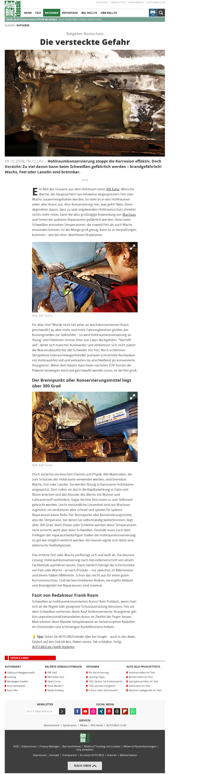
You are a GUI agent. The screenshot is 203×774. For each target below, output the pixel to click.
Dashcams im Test (139, 685)
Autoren (112, 755)
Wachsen (129, 214)
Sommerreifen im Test (142, 672)
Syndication (70, 725)
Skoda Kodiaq (55, 690)
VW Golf (52, 672)
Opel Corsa (53, 681)
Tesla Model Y (55, 685)
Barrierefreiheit (71, 746)
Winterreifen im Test (141, 677)
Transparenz (69, 755)
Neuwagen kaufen (17, 681)
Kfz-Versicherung (98, 672)
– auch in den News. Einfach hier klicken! (54, 19)
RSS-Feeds (97, 725)
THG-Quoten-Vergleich (101, 685)
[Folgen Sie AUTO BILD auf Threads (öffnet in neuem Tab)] (117, 711)
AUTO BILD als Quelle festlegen (53, 647)
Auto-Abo (12, 690)
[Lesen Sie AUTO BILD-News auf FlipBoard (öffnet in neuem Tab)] (125, 711)
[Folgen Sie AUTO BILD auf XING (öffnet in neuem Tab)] (101, 711)
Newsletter (118, 2)
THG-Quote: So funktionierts (105, 681)
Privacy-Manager (49, 746)
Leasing (11, 677)
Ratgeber (22, 25)
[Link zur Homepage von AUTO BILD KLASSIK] (13, 9)
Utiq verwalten (85, 749)
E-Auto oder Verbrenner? (103, 690)
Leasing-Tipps (96, 677)
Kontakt (54, 755)
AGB (15, 746)
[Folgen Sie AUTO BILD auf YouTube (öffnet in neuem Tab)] (85, 711)
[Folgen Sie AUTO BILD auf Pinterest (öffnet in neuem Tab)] (109, 711)
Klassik (9, 25)
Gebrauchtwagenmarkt (21, 672)
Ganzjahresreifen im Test (143, 681)
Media (83, 725)
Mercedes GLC (55, 677)
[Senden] (62, 711)
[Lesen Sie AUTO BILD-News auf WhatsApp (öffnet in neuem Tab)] (133, 711)
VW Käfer (113, 189)
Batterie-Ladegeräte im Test (145, 690)
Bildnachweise (128, 755)
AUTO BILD (102, 2)
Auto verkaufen (16, 685)
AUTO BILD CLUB (156, 2)
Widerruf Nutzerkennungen (140, 746)
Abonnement (136, 2)
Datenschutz (28, 746)
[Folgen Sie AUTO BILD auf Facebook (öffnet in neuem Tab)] (77, 711)
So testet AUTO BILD (92, 755)
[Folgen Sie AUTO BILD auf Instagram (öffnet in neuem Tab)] (93, 711)
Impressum (40, 755)
